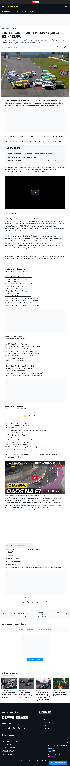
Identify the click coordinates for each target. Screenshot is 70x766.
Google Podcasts (14, 561)
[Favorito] (61, 47)
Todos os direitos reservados (44, 763)
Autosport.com (43, 725)
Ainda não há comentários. (35, 629)
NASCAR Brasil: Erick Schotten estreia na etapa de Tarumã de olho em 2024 (32, 161)
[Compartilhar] (57, 47)
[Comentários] (66, 47)
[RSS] (24, 728)
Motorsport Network (28, 763)
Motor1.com (42, 719)
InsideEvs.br (42, 716)
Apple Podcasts (14, 558)
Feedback (5, 738)
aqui (41, 567)
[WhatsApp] (32, 602)
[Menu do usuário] (66, 6)
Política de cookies (34, 760)
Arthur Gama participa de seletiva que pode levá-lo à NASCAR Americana (31, 153)
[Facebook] (24, 602)
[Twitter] (28, 602)
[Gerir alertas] (46, 602)
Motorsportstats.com (45, 728)
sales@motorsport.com (8, 747)
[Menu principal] (3, 6)
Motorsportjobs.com (44, 722)
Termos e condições (21, 760)
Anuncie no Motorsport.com (9, 741)
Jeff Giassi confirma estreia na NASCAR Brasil (22, 157)
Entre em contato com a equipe (11, 744)
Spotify (11, 552)
